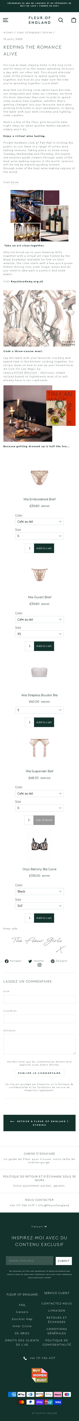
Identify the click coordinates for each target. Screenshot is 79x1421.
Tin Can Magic (26, 369)
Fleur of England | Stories (34, 32)
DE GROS (22, 1333)
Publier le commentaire (39, 1073)
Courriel (10, 1011)
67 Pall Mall (44, 143)
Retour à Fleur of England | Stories (42, 1123)
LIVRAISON (56, 1310)
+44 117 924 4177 (42, 1358)
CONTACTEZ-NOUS (57, 1303)
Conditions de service (51, 1087)
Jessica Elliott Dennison (20, 373)
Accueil (8, 32)
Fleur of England (46, 1413)
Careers (22, 1312)
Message (9, 1031)
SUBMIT (64, 1261)
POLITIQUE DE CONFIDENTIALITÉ (57, 1342)
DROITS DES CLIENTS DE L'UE (22, 1342)
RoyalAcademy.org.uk (27, 281)
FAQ (22, 1305)
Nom (6, 991)
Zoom (15, 182)
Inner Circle (22, 1326)
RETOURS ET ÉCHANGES (57, 1319)
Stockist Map (22, 1319)
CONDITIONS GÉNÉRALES (57, 1331)
